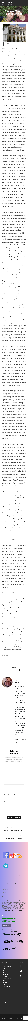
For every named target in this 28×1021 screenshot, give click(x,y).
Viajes (14, 662)
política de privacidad (10, 921)
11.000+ (15, 910)
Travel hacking (6, 986)
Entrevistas (5, 976)
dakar (17, 670)
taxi (22, 670)
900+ (20, 910)
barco (6, 670)
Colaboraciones (7, 1000)
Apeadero (7, 2)
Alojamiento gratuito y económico (6, 972)
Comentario (8, 765)
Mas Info (14, 931)
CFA (12, 670)
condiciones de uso (9, 918)
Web (5, 801)
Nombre (7, 787)
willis (14, 673)
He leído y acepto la (13, 810)
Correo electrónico (10, 794)
